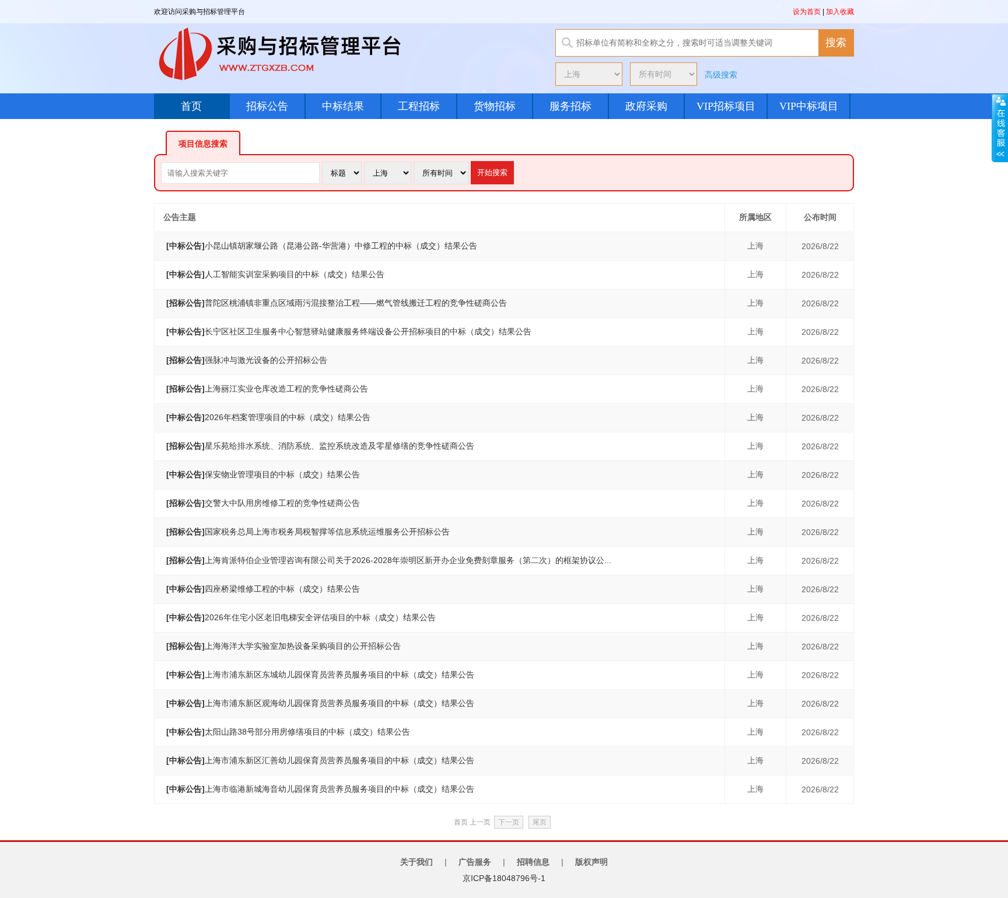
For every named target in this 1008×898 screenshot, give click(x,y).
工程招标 (419, 106)
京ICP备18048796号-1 (504, 878)
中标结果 (343, 106)
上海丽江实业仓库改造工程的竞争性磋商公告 (267, 388)
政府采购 (646, 106)
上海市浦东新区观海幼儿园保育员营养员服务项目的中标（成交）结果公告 (320, 703)
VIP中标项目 (808, 106)
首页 (191, 106)
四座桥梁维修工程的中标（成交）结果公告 (263, 588)
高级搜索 (721, 74)
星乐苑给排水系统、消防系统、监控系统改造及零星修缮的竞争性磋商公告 (320, 445)
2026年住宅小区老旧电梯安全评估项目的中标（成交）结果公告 (301, 617)
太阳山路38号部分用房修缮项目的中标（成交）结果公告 (288, 731)
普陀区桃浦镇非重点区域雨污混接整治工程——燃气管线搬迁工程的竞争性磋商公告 (336, 303)
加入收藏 (840, 12)
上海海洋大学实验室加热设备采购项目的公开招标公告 (283, 646)
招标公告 (267, 106)
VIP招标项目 (725, 106)
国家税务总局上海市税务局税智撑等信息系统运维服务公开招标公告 (308, 531)
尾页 (540, 822)
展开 (1000, 127)
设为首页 (807, 12)
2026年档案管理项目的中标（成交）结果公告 (268, 417)
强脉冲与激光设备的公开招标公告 (246, 360)
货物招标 (495, 106)
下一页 (508, 822)
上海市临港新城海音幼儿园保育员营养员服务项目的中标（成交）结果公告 (320, 789)
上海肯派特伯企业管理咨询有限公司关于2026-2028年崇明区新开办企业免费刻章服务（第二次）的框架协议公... (388, 560)
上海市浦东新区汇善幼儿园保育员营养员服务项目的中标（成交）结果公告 (320, 760)
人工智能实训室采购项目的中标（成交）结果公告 (275, 274)
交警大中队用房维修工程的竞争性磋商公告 (263, 503)
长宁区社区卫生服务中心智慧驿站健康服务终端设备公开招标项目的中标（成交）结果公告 (348, 331)
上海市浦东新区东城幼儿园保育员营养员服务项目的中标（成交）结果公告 (320, 674)
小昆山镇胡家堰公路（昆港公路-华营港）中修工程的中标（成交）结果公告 (321, 245)
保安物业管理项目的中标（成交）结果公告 (263, 474)
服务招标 (571, 106)
